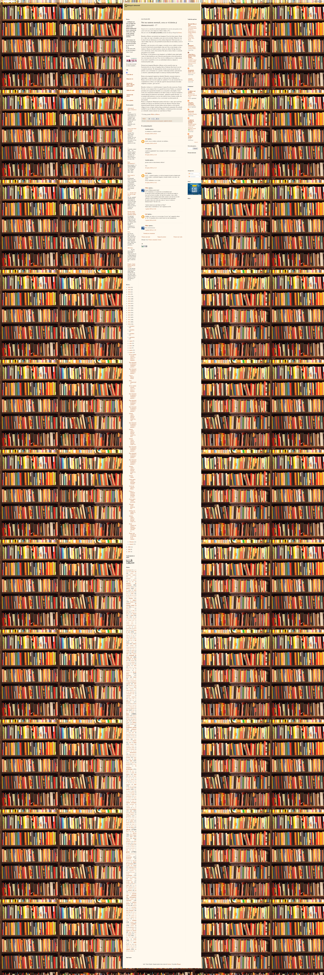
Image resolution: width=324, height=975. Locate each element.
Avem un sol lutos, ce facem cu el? (132, 109)
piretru (127, 833)
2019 (129, 303)
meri (127, 792)
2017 (129, 308)
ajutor (131, 576)
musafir (127, 801)
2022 (129, 296)
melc (135, 789)
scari (129, 892)
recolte (127, 874)
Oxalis (189, 138)
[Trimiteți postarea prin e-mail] (149, 118)
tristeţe (127, 927)
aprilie (131, 350)
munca (135, 797)
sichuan (127, 902)
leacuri (127, 772)
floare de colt (133, 707)
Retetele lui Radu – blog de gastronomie (130, 84)
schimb (133, 892)
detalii (134, 677)
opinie (133, 817)
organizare (132, 819)
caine (132, 615)
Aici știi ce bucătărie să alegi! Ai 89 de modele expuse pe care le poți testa (192, 61)
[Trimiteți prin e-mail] (152, 119)
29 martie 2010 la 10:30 (151, 143)
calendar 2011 (131, 620)
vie (130, 944)
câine (127, 637)
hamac (127, 734)
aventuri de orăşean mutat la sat (131, 605)
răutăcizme (133, 869)
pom (129, 845)
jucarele (128, 764)
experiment (128, 695)
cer (135, 640)
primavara (129, 857)
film (135, 703)
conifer (127, 652)
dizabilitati (131, 685)
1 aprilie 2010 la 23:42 (150, 209)
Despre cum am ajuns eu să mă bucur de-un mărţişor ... (132, 536)
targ (127, 915)
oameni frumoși (130, 814)
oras (127, 819)
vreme (127, 947)
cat (132, 633)
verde (134, 939)
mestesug (132, 793)
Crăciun (127, 662)
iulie (130, 343)
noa (133, 807)
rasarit (134, 865)
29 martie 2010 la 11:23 (151, 168)
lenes (130, 776)
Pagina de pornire (162, 237)
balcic (133, 607)
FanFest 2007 (131, 698)
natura (133, 801)
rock (133, 885)
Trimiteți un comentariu (149, 233)
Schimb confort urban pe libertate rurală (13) (132, 441)
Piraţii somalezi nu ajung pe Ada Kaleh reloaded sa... (132, 527)
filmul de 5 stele (131, 705)
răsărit (127, 869)
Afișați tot (196, 142)
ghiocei (133, 724)
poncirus (128, 846)
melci (129, 791)
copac (132, 652)
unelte (133, 929)
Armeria (190, 79)
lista (133, 777)
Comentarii (192, 176)
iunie (130, 345)
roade (127, 885)
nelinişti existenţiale (131, 802)
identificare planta (130, 747)
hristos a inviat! (191, 73)
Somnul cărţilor (131, 476)
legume (128, 774)
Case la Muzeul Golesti (131, 377)
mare (132, 787)
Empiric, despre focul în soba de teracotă (131, 265)
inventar (128, 757)
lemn (135, 774)
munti (133, 799)
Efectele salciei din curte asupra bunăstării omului (132, 213)
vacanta (129, 934)
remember (134, 877)
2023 (129, 294)
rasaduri (128, 865)
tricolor (132, 925)
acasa (127, 571)
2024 (129, 292)
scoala (127, 893)
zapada (128, 949)
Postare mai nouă (146, 237)
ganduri (127, 722)
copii (127, 653)
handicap (133, 734)
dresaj (129, 687)
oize (129, 817)
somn (127, 907)
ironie (135, 757)
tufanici (132, 927)
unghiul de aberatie (168, 121)
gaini (127, 721)
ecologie (132, 688)
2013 (129, 317)
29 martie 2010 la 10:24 (151, 133)
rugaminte (130, 888)
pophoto (133, 846)
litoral (132, 779)
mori (135, 796)
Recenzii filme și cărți (192, 24)
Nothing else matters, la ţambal (132, 512)
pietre (133, 831)
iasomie (132, 744)
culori (133, 664)
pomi (132, 845)
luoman (169, 964)
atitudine (131, 598)
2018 (129, 306)
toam (127, 920)
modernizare (129, 796)
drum (135, 687)
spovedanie (133, 907)
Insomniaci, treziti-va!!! (191, 70)
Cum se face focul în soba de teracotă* (132, 130)
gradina (128, 725)
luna (132, 781)
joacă (133, 762)
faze (133, 700)
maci (133, 782)
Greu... (129, 232)
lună (135, 781)
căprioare (128, 635)
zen (135, 949)
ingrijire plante (132, 754)
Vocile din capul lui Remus (131, 487)
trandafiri (133, 924)
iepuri (127, 749)
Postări (191, 173)
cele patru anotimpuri (191, 103)
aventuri (132, 602)
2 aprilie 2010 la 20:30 (150, 220)
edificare (128, 690)
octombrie (131, 333)
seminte (132, 899)
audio (127, 600)
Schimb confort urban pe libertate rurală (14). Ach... (132, 417)
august (131, 341)
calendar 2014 (129, 625)
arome (127, 593)
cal (133, 617)
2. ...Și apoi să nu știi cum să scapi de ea (132, 194)
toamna (134, 920)
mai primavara (133, 786)
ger (129, 724)
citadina (134, 643)
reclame (133, 872)
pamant (127, 822)
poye (127, 849)
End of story (191, 80)
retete (131, 878)
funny (133, 719)
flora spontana (131, 708)
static (129, 908)
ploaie (129, 843)
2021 (129, 299)
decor (127, 677)
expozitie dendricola (131, 697)
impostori (128, 751)
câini (131, 637)
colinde (127, 650)
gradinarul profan (131, 727)
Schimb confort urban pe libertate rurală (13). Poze (132, 433)
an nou (131, 581)
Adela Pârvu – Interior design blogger (192, 56)
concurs (133, 650)
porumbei (133, 848)
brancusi (133, 612)
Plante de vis (130, 79)
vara (129, 935)
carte (129, 627)
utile (135, 932)
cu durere (133, 662)
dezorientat (132, 678)
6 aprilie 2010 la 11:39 (150, 230)
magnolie (128, 784)
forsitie (132, 712)
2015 (129, 312)
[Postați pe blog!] (153, 119)
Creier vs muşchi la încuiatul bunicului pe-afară (132, 494)
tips (133, 918)
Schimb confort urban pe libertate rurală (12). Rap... (132, 470)
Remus (180, 32)
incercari (134, 751)
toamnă (132, 922)
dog (135, 685)
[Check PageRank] (144, 247)
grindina (134, 731)
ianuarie (131, 544)
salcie (135, 888)
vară (132, 937)
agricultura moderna (131, 575)
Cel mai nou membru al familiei (192, 113)
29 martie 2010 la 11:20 (151, 155)
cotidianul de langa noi (131, 656)
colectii (128, 648)
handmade (128, 736)
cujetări (128, 664)
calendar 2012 (129, 622)
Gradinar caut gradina (191, 91)
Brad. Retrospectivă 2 (131, 162)
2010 (129, 324)
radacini (128, 862)
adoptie (131, 573)
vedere (127, 939)
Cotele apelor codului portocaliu (132, 500)
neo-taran (132, 804)
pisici (131, 836)
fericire (127, 703)
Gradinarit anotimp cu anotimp (191, 121)
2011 (129, 322)
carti (131, 630)
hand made (191, 111)
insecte (127, 756)
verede (131, 940)
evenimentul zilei (130, 693)
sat (135, 890)
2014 (129, 315)
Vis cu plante (130, 100)
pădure (132, 825)
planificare (128, 841)
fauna (127, 700)
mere (133, 791)
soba (134, 905)
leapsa (133, 772)
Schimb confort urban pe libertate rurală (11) (132, 518)
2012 (129, 319)
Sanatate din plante (130, 95)
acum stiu (133, 571)
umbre (127, 929)
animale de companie (131, 584)
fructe (127, 716)
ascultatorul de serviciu (131, 596)
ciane (132, 642)
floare (127, 707)
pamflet (133, 822)
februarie (131, 542)
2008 (129, 549)
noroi (127, 812)
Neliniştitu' (191, 46)
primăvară (128, 858)
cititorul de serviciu (130, 647)
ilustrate (133, 749)
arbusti (129, 590)
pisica (134, 833)
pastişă (133, 824)
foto (127, 713)
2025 (129, 289)
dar (133, 668)
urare (130, 932)
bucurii (134, 613)
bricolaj (128, 613)
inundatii (133, 755)
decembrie (131, 326)
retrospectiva (129, 880)
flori (127, 710)
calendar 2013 (129, 623)
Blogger (179, 964)
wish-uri (132, 947)
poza (133, 849)
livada (127, 781)
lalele (127, 771)
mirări (133, 794)
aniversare (128, 586)
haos (134, 736)
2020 (129, 301)
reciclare (128, 872)
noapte (127, 809)
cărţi (133, 635)
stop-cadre (128, 912)
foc (133, 710)
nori (131, 811)
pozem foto (132, 853)
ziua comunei (130, 951)
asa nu (132, 595)
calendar (134, 618)
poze (128, 851)
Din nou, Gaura (191, 105)
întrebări (127, 762)
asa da (127, 595)
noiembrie (131, 330)
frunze (129, 719)
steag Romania (129, 910)
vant (135, 934)
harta (127, 737)
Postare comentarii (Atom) (154, 240)
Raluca (158, 114)
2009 (129, 547)
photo (128, 829)
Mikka (152, 114)
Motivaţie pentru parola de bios (132, 506)
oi (135, 816)
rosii (135, 887)
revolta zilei (129, 882)
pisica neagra (133, 835)
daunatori (128, 670)
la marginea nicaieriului (131, 767)
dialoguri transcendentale (131, 680)
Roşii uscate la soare (131, 175)
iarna (134, 742)
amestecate (128, 580)
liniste (134, 776)
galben (133, 721)
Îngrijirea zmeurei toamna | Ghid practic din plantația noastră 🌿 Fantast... (192, 127)
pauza (127, 825)
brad (127, 612)
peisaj (132, 827)
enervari (133, 690)
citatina (131, 645)
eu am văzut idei (130, 692)
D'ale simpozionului (132, 382)
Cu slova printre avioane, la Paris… (192, 47)
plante (135, 841)
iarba (130, 742)
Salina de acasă (130, 90)
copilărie (134, 653)
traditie (127, 924)
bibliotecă (128, 610)
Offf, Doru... (131, 248)
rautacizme (131, 867)
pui (133, 860)
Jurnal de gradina (190, 136)
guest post (131, 732)
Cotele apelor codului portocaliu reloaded (132, 481)
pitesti (127, 838)
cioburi (128, 643)
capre (135, 625)
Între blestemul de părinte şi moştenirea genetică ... (132, 364)
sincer (135, 904)
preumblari (128, 855)
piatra (127, 831)
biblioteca (128, 608)
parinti (127, 824)
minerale (128, 794)
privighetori (128, 860)
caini (127, 617)
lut (128, 782)
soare (129, 905)
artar (132, 593)
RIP (134, 883)
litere (127, 779)
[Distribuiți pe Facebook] (157, 119)
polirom (134, 843)
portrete (127, 848)
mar (128, 787)
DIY (135, 684)
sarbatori (130, 890)
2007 (129, 551)
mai (130, 348)
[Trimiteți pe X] (155, 119)
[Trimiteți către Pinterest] (158, 119)
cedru (131, 640)
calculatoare (128, 618)
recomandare (129, 875)
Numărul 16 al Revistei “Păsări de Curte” (192, 95)
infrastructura (133, 752)
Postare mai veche (178, 237)
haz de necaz (132, 737)
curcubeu (128, 665)
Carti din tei (130, 74)
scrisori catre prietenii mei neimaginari (154, 121)
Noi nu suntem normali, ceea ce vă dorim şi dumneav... (132, 357)
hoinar (127, 739)
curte (135, 665)
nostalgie (132, 812)
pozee (127, 853)
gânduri (134, 722)
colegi (133, 648)
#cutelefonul (128, 570)
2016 (129, 310)
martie (131, 352)
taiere (133, 913)
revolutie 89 (128, 883)
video (134, 942)
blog (133, 610)
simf (146, 139)
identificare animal (130, 746)
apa (133, 586)
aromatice (132, 592)
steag (133, 908)
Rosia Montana (129, 887)
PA (126, 821)
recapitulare (131, 870)
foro (127, 712)
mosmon (129, 797)
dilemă (129, 682)
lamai (133, 771)
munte (129, 799)
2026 (129, 287)
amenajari (128, 578)
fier (132, 703)
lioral (129, 777)
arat (135, 588)
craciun (132, 660)
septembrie (132, 337)
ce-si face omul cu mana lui (131, 638)
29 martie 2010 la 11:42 (151, 182)
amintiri (134, 580)
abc (134, 570)
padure (131, 821)
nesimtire (128, 806)
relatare (128, 877)
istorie (129, 759)
